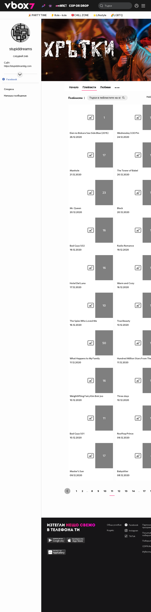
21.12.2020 (75, 174)
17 (144, 491)
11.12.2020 (75, 362)
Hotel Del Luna (78, 283)
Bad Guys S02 (77, 245)
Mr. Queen (75, 208)
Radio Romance (125, 245)
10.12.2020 (76, 400)
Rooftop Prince (125, 433)
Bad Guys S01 (77, 433)
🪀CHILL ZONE (80, 15)
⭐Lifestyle (99, 15)
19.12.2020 (76, 249)
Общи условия (114, 525)
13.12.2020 (123, 324)
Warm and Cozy (125, 283)
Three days (123, 396)
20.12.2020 (123, 174)
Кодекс (110, 530)
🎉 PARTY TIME (37, 15)
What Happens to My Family (85, 358)
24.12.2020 (123, 136)
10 (105, 491)
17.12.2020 (75, 287)
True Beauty (123, 320)
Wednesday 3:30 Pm (128, 132)
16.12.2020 (123, 287)
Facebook (11, 79)
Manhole (74, 170)
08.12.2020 (123, 475)
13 (126, 491)
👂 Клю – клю (59, 15)
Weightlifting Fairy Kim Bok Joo (86, 396)
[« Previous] (67, 491)
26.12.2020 (76, 136)
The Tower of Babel (127, 170)
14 (133, 491)
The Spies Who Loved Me (83, 320)
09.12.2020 (123, 437)
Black (120, 208)
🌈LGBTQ (117, 15)
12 (119, 491)
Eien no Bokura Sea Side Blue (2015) (89, 132)
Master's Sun (77, 471)
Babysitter (122, 471)
